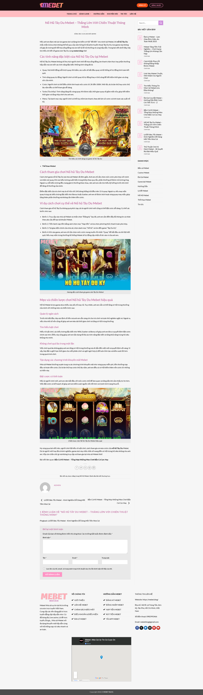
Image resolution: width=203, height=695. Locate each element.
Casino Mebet (143, 172)
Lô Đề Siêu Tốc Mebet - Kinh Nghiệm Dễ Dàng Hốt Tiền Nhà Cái (74, 521)
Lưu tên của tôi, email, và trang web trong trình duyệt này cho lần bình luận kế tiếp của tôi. (79, 569)
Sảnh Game (84, 14)
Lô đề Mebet (143, 191)
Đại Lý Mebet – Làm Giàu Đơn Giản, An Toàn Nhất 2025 (152, 39)
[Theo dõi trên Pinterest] (154, 628)
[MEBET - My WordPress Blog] (51, 5)
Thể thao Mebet (49, 166)
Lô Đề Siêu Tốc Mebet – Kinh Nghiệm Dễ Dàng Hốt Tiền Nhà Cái (153, 136)
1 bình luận (149, 56)
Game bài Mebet (144, 182)
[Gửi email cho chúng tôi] (150, 628)
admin (94, 34)
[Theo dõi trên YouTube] (158, 628)
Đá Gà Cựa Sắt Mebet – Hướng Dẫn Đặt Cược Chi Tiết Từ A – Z (153, 100)
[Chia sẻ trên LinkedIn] (94, 468)
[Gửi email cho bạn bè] (85, 468)
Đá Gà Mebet (143, 177)
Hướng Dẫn (99, 14)
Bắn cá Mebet (143, 168)
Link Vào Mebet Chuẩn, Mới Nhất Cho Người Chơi (153, 75)
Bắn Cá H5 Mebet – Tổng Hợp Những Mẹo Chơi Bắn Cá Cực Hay (81, 459)
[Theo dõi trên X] (141, 628)
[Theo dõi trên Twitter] (146, 628)
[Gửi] (160, 23)
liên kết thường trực (103, 476)
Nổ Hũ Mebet (84, 476)
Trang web (105, 558)
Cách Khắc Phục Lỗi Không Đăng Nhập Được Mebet (152, 63)
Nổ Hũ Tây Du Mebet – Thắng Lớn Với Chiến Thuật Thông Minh (153, 124)
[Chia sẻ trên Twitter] (81, 468)
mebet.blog (78, 51)
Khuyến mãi (112, 14)
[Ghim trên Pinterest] (90, 468)
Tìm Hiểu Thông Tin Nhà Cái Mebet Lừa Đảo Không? (152, 87)
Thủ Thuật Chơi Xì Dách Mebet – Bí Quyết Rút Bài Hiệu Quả (153, 149)
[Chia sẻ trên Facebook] (77, 468)
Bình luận (47, 537)
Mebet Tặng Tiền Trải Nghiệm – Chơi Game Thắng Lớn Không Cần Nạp (153, 50)
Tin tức (124, 14)
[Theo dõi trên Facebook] (137, 628)
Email (74, 558)
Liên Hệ (133, 14)
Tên (44, 558)
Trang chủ (72, 14)
